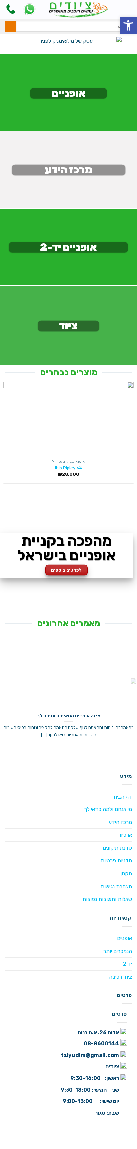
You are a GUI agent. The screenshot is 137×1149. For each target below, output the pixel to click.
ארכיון (126, 835)
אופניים (124, 938)
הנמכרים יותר (117, 951)
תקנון (126, 873)
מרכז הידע (68, 169)
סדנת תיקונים (117, 848)
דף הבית (122, 797)
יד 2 (127, 964)
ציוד (68, 325)
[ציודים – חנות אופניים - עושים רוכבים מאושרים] (78, 9)
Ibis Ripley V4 (68, 467)
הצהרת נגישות (116, 886)
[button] (128, 25)
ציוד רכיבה (120, 977)
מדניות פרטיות (116, 860)
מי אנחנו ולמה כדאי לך (108, 809)
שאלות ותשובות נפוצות (107, 899)
